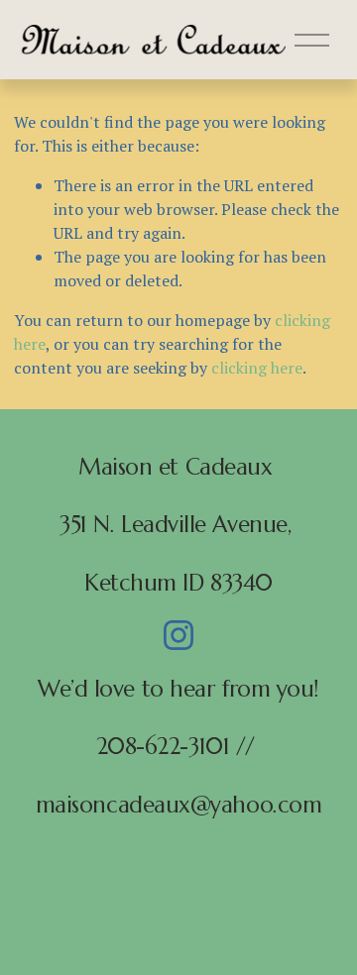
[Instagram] (178, 635)
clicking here (256, 368)
